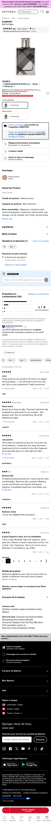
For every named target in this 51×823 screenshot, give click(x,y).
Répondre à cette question (16, 264)
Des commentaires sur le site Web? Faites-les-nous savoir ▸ (24, 637)
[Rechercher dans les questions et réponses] (4, 246)
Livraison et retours (16, 136)
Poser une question (41, 241)
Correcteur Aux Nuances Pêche (29, 616)
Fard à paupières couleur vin (14, 625)
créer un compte (34, 132)
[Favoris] (42, 11)
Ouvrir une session (16, 132)
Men (13, 18)
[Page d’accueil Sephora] (9, 11)
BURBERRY (7, 22)
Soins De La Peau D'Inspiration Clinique (18, 627)
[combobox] (28, 12)
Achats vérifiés (36, 360)
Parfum (33, 31)
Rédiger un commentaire (38, 294)
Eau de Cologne (23, 18)
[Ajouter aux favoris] (47, 93)
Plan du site (17, 796)
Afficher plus (7, 218)
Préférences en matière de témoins (13, 798)
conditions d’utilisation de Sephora (35, 793)
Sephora (5, 611)
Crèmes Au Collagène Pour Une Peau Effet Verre (22, 622)
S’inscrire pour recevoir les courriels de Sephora (23, 734)
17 (41, 561)
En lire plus (6, 453)
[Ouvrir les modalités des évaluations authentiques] (25, 326)
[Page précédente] (3, 561)
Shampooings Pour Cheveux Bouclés (17, 619)
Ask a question (22, 28)
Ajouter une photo (9, 579)
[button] (39, 84)
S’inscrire (40, 739)
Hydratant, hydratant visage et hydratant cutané (22, 609)
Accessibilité (6, 796)
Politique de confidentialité (11, 793)
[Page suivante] (46, 561)
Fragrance (5, 18)
